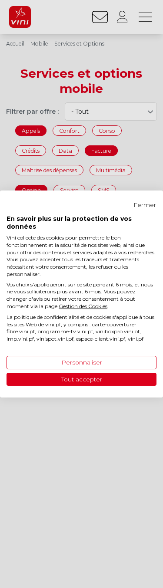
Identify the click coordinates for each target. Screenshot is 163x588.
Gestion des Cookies (83, 306)
